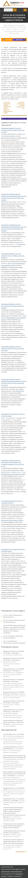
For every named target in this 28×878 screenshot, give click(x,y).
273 (11, 263)
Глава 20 (16, 29)
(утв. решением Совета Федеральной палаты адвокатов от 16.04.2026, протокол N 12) (13, 844)
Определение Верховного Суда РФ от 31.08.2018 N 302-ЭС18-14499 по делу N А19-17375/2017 (13, 130)
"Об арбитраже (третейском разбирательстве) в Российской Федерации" (13, 661)
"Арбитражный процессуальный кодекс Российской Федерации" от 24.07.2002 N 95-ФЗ (14, 27)
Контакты (3, 876)
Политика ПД (17, 876)
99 (8, 356)
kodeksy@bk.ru (19, 874)
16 (10, 418)
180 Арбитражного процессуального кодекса (13, 474)
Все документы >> (21, 851)
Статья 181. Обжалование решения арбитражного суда (20, 105)
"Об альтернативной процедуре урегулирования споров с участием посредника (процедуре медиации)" (13, 713)
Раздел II (8, 29)
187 (5, 317)
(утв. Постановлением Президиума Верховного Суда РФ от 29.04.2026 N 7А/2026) (14, 814)
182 (2, 317)
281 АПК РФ (12, 136)
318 (17, 420)
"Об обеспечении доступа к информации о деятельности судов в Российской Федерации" (13, 672)
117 (2, 136)
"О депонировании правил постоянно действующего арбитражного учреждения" (13, 749)
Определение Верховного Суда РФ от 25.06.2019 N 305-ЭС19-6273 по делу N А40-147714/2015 (12, 348)
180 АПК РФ (4, 204)
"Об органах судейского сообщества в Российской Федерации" (14, 801)
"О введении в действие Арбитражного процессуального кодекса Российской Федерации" (14, 694)
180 (5, 136)
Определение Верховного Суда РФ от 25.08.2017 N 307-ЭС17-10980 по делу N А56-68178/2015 (13, 255)
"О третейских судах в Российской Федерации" (13, 703)
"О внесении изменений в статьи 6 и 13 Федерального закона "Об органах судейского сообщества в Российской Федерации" (14, 791)
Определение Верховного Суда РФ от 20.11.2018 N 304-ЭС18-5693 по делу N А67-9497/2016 (12, 306)
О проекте (10, 876)
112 (22, 316)
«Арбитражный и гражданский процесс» (11, 871)
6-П (11, 273)
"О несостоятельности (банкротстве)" (13, 653)
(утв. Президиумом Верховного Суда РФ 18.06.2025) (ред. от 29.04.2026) (14, 833)
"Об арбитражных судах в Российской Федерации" (13, 723)
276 (7, 136)
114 (24, 134)
